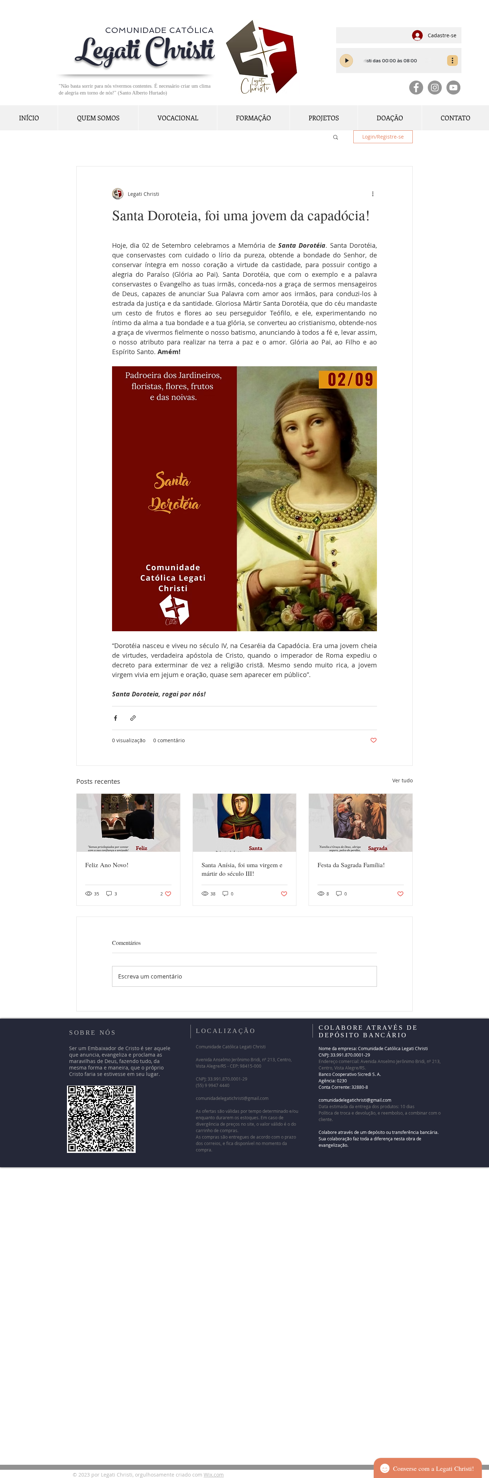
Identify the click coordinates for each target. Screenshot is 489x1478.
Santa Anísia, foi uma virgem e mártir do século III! (242, 869)
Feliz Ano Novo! (107, 864)
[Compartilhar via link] (133, 718)
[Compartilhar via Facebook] (115, 718)
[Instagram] (435, 88)
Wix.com (214, 1474)
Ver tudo (402, 780)
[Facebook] (416, 88)
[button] (335, 137)
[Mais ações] (372, 193)
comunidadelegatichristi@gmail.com (232, 1098)
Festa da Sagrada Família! (354, 864)
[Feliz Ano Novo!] (128, 823)
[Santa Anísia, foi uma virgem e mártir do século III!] (244, 823)
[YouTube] (453, 88)
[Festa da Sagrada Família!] (360, 823)
